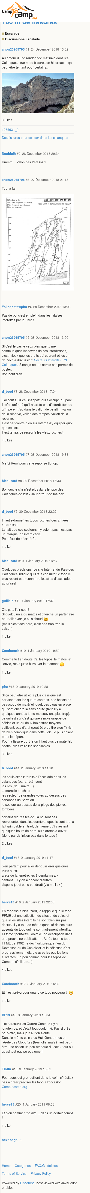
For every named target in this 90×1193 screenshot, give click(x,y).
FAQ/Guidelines (46, 1165)
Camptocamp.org (14, 1086)
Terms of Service (14, 1173)
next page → (12, 1139)
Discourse (27, 1183)
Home (6, 1165)
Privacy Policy (41, 1173)
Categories (23, 1165)
